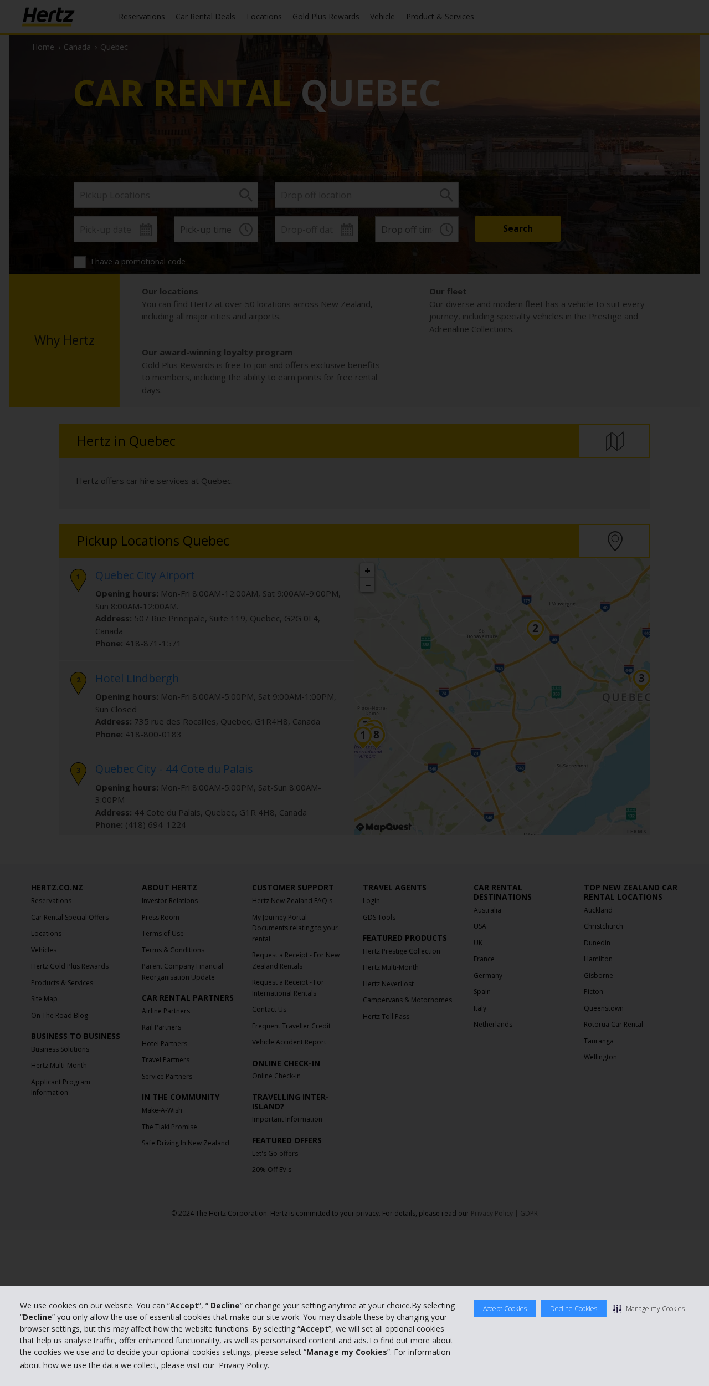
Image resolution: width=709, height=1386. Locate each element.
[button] (649, 1308)
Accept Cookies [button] (505, 1308)
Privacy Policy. (244, 1365)
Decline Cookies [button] (573, 1308)
